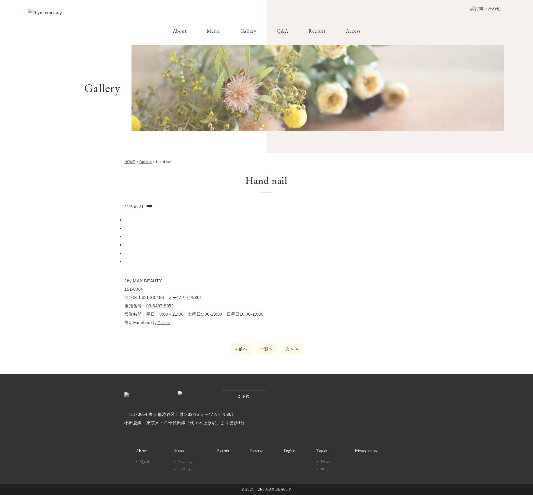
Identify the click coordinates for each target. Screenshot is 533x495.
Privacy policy (366, 450)
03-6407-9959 (160, 305)
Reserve (256, 450)
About (180, 31)
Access (353, 31)
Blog (325, 468)
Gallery (248, 31)
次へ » (291, 348)
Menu (213, 31)
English (290, 450)
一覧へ (266, 348)
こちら (163, 322)
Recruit (316, 31)
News (325, 461)
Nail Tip (185, 461)
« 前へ (241, 348)
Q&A (282, 31)
